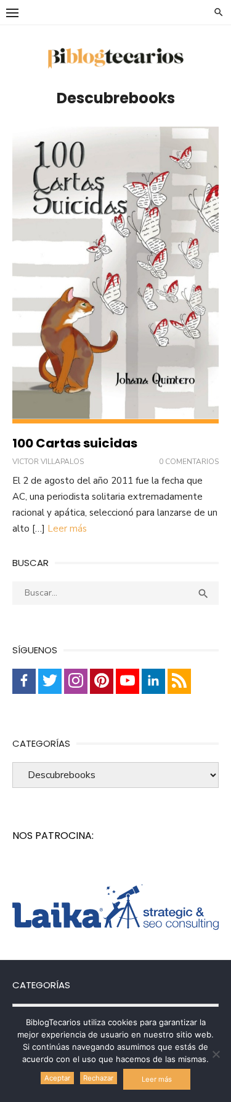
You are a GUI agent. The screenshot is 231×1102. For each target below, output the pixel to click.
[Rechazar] (215, 1054)
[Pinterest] (101, 681)
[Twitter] (50, 681)
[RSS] (179, 681)
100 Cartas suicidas (74, 443)
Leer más (67, 528)
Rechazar (98, 1078)
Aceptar (57, 1078)
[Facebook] (24, 681)
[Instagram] (75, 681)
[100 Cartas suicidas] (115, 275)
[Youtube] (127, 681)
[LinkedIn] (153, 681)
